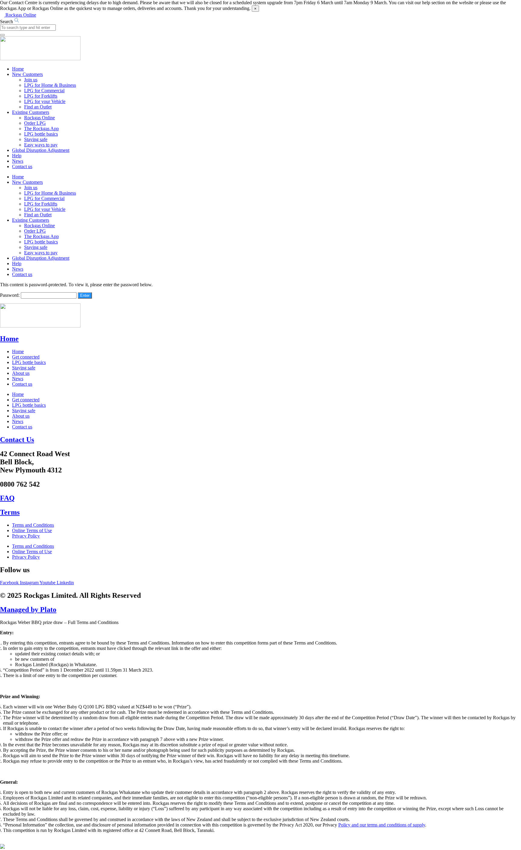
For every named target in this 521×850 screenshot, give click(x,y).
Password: (10, 295)
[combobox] (28, 27)
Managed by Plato (28, 609)
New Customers (27, 74)
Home (18, 68)
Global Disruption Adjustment (40, 150)
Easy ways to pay (41, 144)
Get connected (25, 356)
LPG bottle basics (41, 133)
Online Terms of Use (32, 530)
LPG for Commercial (44, 90)
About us (21, 373)
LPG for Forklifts (40, 96)
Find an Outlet (38, 106)
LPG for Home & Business (50, 85)
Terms (10, 512)
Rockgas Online (39, 117)
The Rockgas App (41, 128)
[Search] (2, 35)
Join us (30, 79)
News (17, 161)
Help (16, 155)
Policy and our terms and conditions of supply (381, 824)
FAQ (7, 498)
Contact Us (17, 440)
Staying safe (35, 139)
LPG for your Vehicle (44, 101)
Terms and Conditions (33, 525)
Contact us (22, 166)
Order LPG (35, 123)
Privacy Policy (26, 535)
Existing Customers (30, 112)
